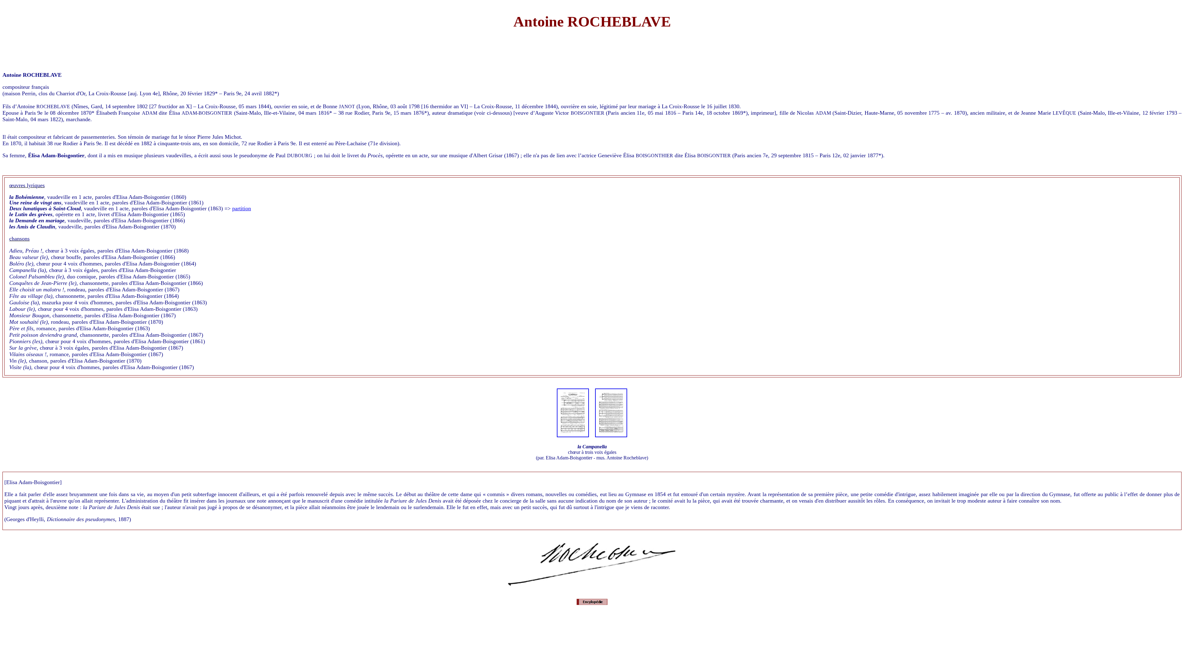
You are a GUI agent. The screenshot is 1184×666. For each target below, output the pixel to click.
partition (241, 208)
